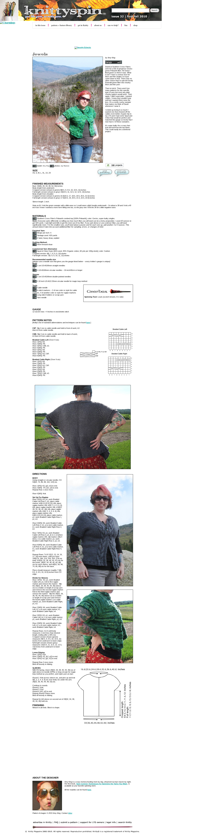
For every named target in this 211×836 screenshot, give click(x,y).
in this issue (40, 25)
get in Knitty (83, 25)
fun (125, 25)
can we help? (113, 25)
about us (98, 25)
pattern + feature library (61, 25)
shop (135, 25)
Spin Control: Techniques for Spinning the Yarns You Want (101, 784)
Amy (70, 813)
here (88, 323)
